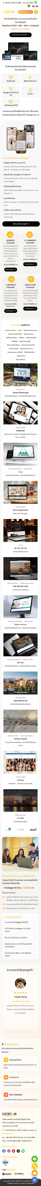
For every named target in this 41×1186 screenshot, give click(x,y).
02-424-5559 (28, 3)
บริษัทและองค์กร (12, 583)
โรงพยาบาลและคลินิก (15, 621)
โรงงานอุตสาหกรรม (15, 468)
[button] (20, 922)
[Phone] (35, 1166)
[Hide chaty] (35, 1180)
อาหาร (21, 545)
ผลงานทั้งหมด (20, 359)
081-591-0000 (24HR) (13, 3)
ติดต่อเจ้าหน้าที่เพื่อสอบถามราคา (11, 305)
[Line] (35, 1159)
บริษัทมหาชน (20, 389)
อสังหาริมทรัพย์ (20, 697)
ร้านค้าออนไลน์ (20, 427)
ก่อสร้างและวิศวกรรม (27, 583)
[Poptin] (35, 1173)
